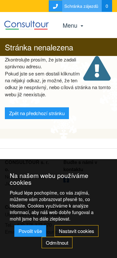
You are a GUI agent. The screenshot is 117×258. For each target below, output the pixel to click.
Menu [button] (71, 25)
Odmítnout (57, 242)
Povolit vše (30, 230)
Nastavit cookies (76, 230)
